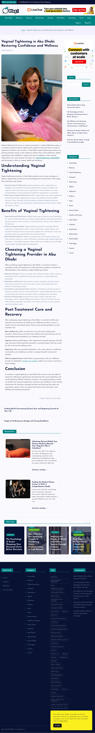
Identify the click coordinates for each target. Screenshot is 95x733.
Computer (72, 179)
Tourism (71, 250)
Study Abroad (56, 684)
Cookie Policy (63, 721)
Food (70, 203)
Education (19, 20)
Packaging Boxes (57, 677)
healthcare (64, 659)
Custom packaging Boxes (59, 631)
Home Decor (73, 222)
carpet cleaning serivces (59, 620)
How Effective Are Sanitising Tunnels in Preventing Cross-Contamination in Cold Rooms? (77, 126)
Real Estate (61, 20)
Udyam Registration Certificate (57, 702)
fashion (54, 652)
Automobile (8, 20)
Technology (72, 20)
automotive (55, 613)
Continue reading (39, 472)
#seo (53, 587)
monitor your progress (30, 363)
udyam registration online (60, 707)
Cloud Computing (75, 174)
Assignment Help (57, 610)
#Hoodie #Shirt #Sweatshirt (56, 583)
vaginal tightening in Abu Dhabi (47, 160)
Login (89, 20)
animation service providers (57, 602)
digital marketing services (59, 642)
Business (29, 20)
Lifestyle (50, 20)
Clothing (54, 624)
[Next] (89, 523)
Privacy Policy (8, 592)
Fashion (71, 198)
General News (73, 212)
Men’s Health (56, 666)
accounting (55, 598)
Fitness (65, 656)
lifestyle (54, 663)
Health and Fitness (7, 52)
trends (54, 695)
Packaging (55, 673)
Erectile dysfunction (58, 649)
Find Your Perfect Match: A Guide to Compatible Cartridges (58, 546)
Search (71, 79)
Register (78, 25)
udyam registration (57, 698)
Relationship (40, 20)
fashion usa (55, 656)
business (54, 617)
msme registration (57, 670)
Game (71, 208)
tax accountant (56, 687)
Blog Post (88, 25)
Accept (57, 725)
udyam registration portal (59, 710)
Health (54, 659)
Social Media (73, 241)
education (55, 645)
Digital (71, 189)
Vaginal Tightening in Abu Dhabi (51, 400)
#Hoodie (54, 579)
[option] (14, 543)
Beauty (65, 613)
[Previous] (86, 523)
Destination (73, 184)
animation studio (57, 606)
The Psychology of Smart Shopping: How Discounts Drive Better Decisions (77, 116)
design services (56, 635)
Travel (81, 20)
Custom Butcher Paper (58, 627)
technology (55, 691)
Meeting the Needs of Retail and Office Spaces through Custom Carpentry (78, 135)
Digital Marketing (57, 638)
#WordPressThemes (58, 594)
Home (23, 32)
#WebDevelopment (57, 591)
